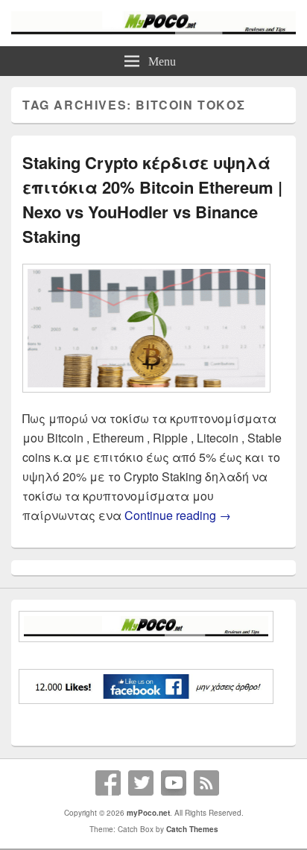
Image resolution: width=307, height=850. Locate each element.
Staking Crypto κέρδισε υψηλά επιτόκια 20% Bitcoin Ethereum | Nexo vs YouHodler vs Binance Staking (152, 199)
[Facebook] (108, 783)
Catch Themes (192, 829)
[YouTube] (173, 783)
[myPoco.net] (153, 30)
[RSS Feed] (206, 783)
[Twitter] (141, 783)
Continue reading (177, 515)
